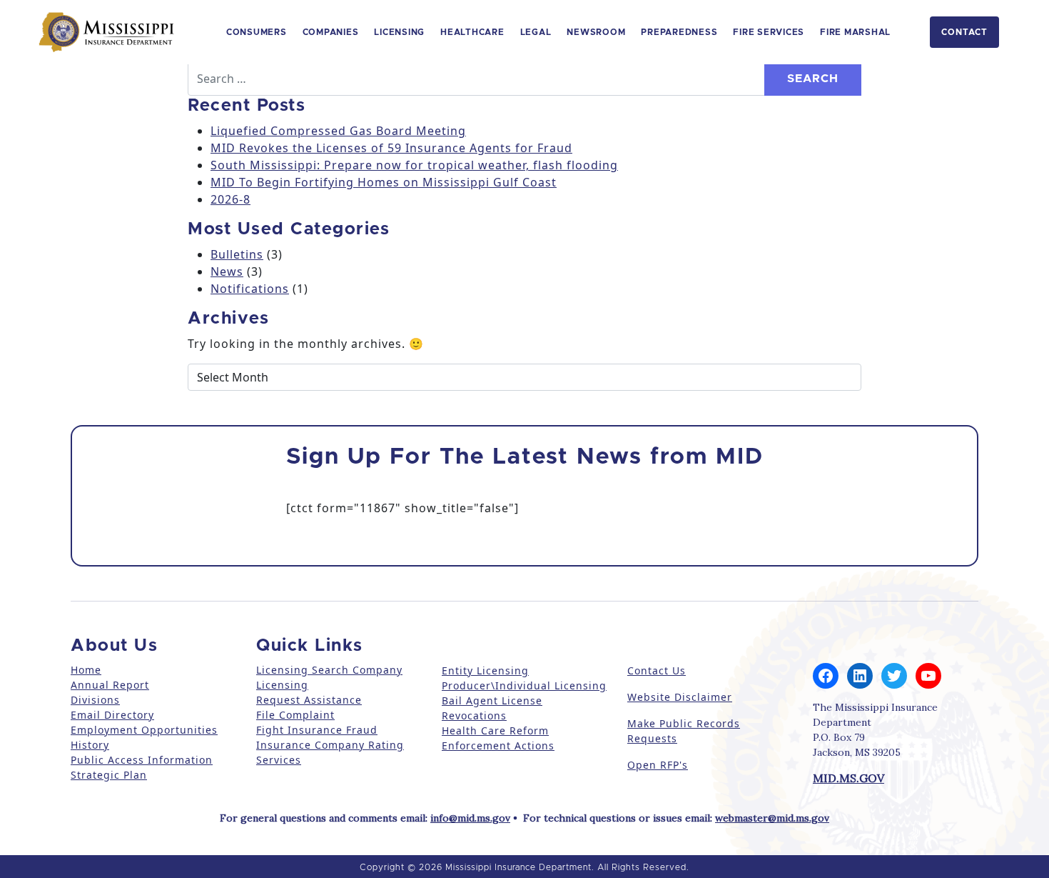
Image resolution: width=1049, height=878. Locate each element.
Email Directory (112, 715)
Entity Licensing (485, 670)
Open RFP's (657, 765)
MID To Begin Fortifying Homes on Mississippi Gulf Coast (384, 182)
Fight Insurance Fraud (316, 730)
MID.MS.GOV (848, 778)
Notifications (250, 288)
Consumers (256, 32)
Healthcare (472, 32)
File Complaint (295, 715)
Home (86, 670)
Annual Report (110, 685)
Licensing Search (302, 670)
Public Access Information (142, 760)
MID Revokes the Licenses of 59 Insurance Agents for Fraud (391, 148)
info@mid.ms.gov (470, 818)
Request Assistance (309, 700)
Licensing (399, 32)
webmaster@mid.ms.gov (772, 818)
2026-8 (230, 199)
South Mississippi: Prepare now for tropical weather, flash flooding (414, 165)
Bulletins (237, 254)
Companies (331, 32)
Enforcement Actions (498, 745)
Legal (536, 32)
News (227, 271)
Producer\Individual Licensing (524, 685)
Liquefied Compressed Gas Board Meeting (338, 131)
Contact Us (656, 670)
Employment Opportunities (144, 730)
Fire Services (768, 32)
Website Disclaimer (679, 697)
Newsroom (596, 32)
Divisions (95, 700)
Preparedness (679, 32)
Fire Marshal (855, 32)
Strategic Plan (109, 775)
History (90, 745)
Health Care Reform (495, 730)
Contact (964, 32)
